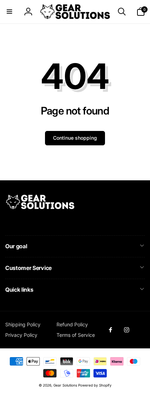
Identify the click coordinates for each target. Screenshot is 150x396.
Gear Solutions (65, 385)
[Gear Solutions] (40, 207)
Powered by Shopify (95, 385)
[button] (9, 11)
